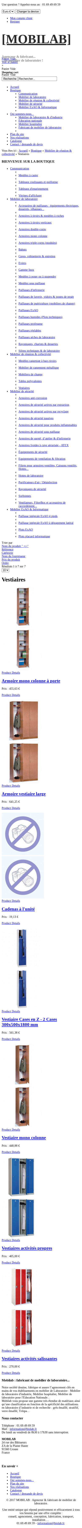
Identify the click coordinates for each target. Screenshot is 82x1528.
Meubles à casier (28, 175)
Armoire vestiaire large (24, 793)
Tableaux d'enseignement (33, 188)
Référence (7, 549)
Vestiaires (24, 388)
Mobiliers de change (30, 374)
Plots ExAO (26, 529)
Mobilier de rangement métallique (39, 367)
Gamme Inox (26, 269)
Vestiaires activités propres (27, 1248)
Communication (19, 168)
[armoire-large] (23, 782)
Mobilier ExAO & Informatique (29, 509)
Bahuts (22, 249)
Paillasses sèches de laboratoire (37, 337)
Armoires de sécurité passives (36, 418)
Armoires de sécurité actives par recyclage (44, 411)
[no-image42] (23, 897)
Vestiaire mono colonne (24, 1137)
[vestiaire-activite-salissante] (21, 1347)
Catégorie (7, 552)
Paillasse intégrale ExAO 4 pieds (38, 516)
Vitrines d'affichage (30, 195)
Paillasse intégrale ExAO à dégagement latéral (46, 523)
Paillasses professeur (31, 323)
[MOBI (36, 39)
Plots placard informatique (34, 536)
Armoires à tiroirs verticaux (35, 222)
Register (15, 21)
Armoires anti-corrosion (33, 398)
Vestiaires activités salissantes (29, 1358)
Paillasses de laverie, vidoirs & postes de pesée (46, 296)
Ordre (5, 563)
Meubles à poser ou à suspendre (37, 276)
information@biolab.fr (23, 1429)
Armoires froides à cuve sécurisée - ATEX (44, 445)
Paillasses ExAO (28, 310)
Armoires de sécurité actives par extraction (44, 404)
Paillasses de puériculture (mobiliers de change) (47, 303)
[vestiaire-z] (21, 1008)
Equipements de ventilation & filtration (42, 458)
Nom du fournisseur (13, 556)
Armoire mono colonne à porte (31, 680)
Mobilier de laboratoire (24, 199)
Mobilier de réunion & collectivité (30, 354)
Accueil (23, 150)
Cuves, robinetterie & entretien (37, 256)
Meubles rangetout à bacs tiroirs (37, 361)
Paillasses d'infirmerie (32, 290)
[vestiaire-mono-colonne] (23, 1126)
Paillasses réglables (30, 330)
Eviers (22, 263)
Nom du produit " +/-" (15, 546)
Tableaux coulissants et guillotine (38, 182)
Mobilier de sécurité (22, 391)
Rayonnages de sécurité (32, 489)
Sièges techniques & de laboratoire (39, 350)
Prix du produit (11, 559)
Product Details (11, 672)
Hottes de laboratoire (31, 475)
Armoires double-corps (32, 229)
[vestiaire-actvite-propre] (21, 1236)
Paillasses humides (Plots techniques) (40, 317)
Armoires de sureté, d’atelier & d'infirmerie (45, 438)
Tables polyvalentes (30, 381)
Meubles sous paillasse (32, 283)
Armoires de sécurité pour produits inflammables (48, 425)
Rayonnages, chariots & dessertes (38, 344)
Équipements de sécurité (33, 452)
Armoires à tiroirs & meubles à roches (41, 215)
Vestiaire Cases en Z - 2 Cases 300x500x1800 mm (29, 1022)
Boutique (36, 150)
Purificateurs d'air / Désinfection (38, 482)
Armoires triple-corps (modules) (38, 242)
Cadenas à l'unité (18, 909)
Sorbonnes (25, 496)
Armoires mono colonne (33, 236)
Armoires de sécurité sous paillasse (39, 431)
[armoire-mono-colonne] (23, 669)
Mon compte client (21, 18)
